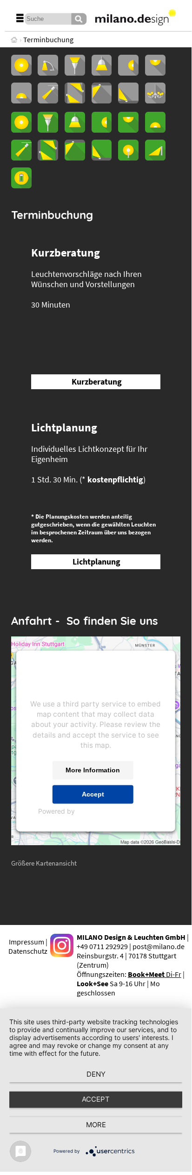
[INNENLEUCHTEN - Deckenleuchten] (155, 72)
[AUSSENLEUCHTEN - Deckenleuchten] (128, 130)
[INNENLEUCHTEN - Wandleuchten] (128, 72)
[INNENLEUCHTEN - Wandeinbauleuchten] (75, 100)
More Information (93, 770)
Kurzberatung (97, 382)
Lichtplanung (96, 562)
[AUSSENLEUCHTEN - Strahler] (21, 157)
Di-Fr (154, 974)
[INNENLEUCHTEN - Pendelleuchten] (102, 72)
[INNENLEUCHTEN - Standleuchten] (75, 72)
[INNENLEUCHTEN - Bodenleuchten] (21, 100)
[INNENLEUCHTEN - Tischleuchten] (48, 72)
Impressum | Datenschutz (27, 946)
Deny (96, 1074)
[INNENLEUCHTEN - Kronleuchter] (155, 100)
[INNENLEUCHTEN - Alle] (21, 72)
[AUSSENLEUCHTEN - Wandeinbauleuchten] (48, 157)
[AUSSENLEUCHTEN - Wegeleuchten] (155, 157)
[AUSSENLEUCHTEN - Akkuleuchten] (21, 185)
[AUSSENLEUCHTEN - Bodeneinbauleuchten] (102, 157)
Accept (93, 794)
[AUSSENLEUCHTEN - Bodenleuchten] (155, 130)
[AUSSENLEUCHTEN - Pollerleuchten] (128, 157)
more (96, 1124)
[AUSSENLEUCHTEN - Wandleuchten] (102, 130)
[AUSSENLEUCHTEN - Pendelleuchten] (75, 130)
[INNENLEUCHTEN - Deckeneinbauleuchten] (102, 100)
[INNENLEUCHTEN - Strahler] (48, 100)
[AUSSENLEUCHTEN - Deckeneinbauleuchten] (75, 157)
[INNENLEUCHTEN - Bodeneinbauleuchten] (128, 100)
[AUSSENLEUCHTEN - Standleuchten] (48, 130)
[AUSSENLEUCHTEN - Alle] (21, 130)
